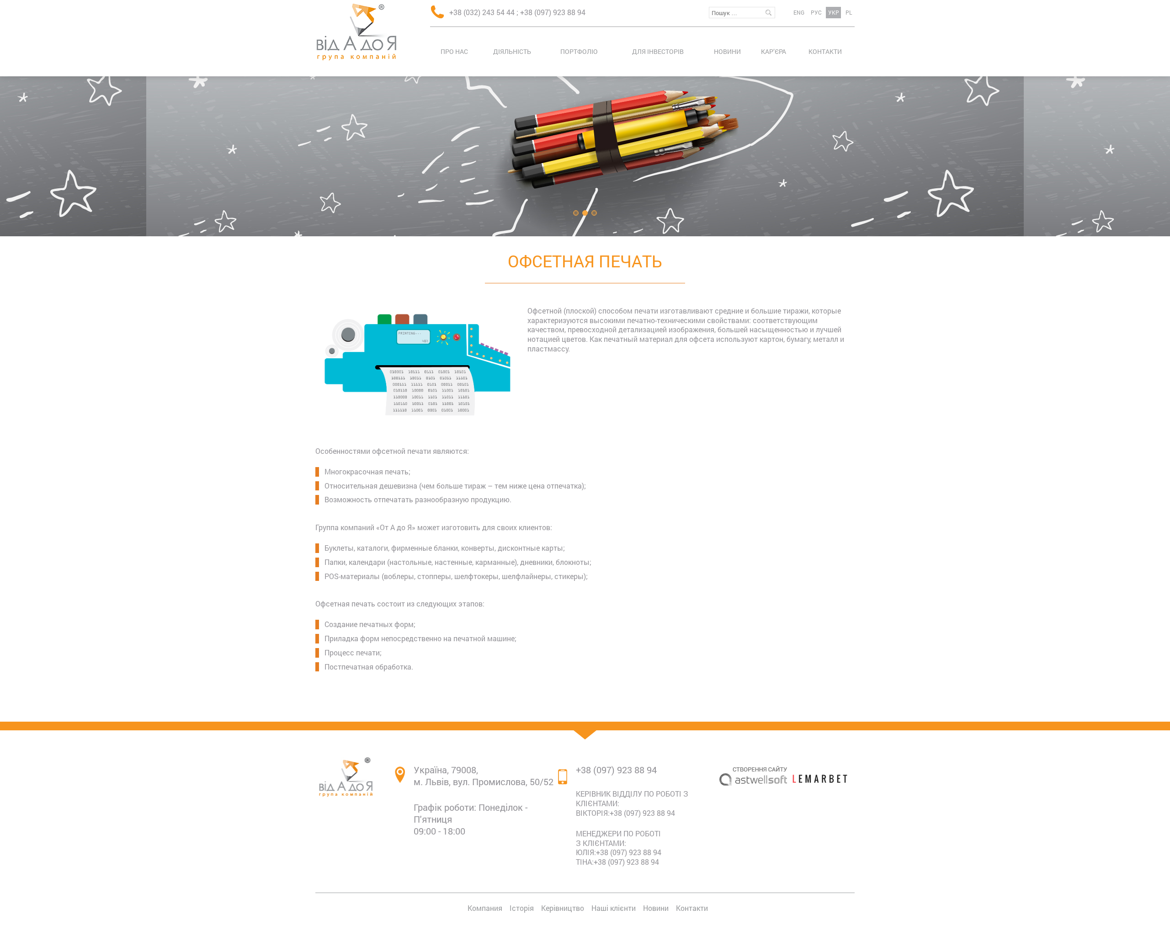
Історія (522, 908)
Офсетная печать (585, 261)
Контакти (825, 51)
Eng (798, 12)
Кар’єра (773, 51)
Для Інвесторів (658, 51)
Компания (485, 908)
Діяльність (512, 51)
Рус (816, 12)
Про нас (454, 51)
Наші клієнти (613, 908)
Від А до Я (356, 32)
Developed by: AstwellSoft (753, 817)
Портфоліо (579, 51)
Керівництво (562, 908)
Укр (833, 12)
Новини (727, 51)
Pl (849, 12)
